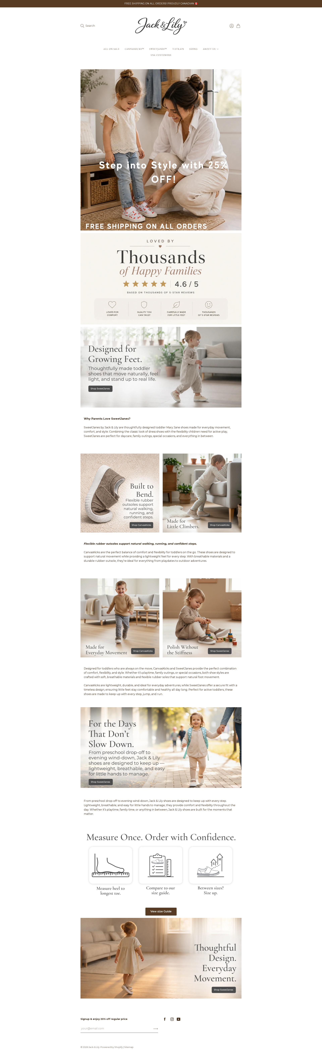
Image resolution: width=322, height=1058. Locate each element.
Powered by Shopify (111, 1047)
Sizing (193, 49)
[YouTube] (178, 1020)
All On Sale (111, 49)
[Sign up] (155, 1028)
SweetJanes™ (158, 49)
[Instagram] (172, 1020)
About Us (209, 49)
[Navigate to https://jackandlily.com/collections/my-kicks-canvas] (119, 493)
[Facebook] (165, 1020)
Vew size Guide (161, 911)
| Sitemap (128, 1047)
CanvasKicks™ (134, 49)
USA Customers (161, 55)
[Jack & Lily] (161, 25)
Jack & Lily (94, 1047)
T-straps (178, 49)
